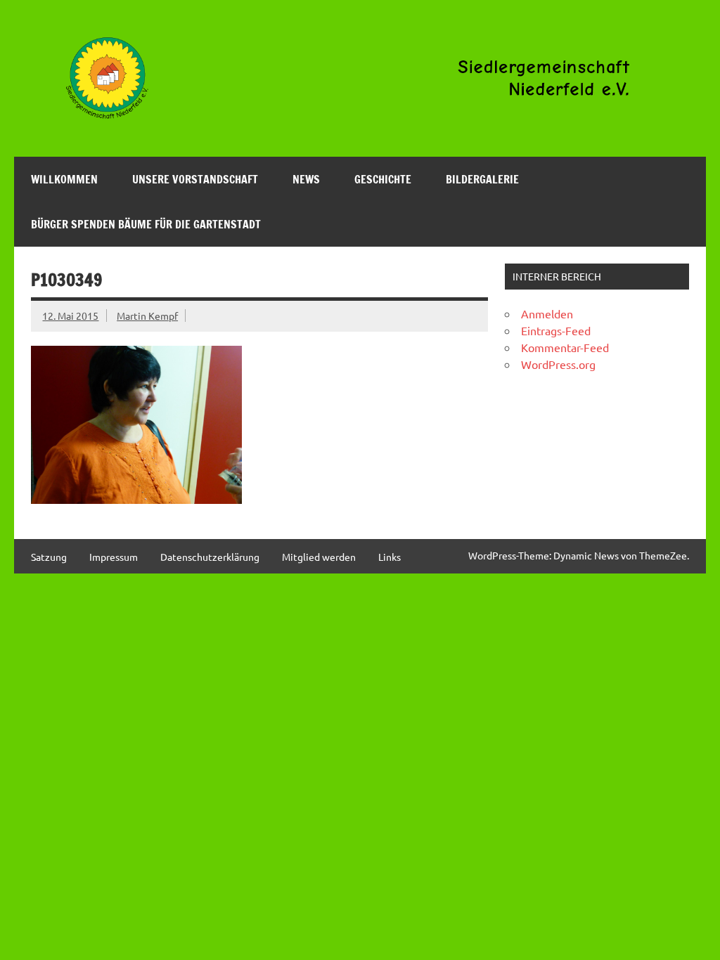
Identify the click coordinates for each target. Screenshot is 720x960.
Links (389, 557)
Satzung (49, 557)
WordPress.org (558, 364)
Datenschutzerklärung (209, 557)
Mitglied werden (319, 557)
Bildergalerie (482, 179)
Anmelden (547, 313)
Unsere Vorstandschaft (195, 179)
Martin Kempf (147, 315)
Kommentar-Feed (565, 347)
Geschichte (382, 179)
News (306, 179)
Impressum (113, 557)
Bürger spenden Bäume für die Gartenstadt (146, 224)
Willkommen (64, 179)
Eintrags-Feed (556, 330)
